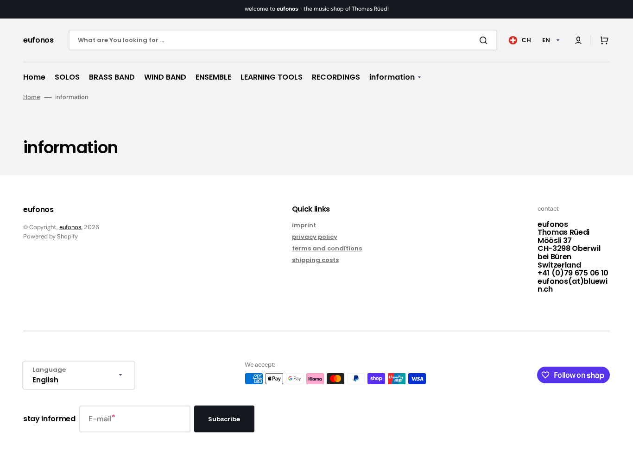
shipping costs (315, 260)
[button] (578, 40)
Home (31, 97)
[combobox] (283, 40)
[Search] (485, 40)
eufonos (70, 227)
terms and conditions (327, 248)
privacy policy (314, 236)
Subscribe (224, 419)
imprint (304, 226)
